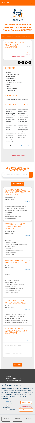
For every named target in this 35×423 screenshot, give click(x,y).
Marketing (12, 409)
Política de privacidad (17, 419)
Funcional (12, 402)
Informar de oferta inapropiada (21, 146)
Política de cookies (6, 419)
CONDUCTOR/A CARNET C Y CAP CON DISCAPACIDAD (17, 301)
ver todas (17, 364)
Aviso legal (29, 418)
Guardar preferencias (26, 410)
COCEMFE (5, 3)
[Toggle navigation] (31, 2)
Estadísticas (6, 407)
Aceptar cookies (26, 402)
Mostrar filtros (17, 184)
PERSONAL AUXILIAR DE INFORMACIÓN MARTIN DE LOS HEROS (16, 226)
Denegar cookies (26, 406)
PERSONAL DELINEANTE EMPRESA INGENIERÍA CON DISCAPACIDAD (16, 331)
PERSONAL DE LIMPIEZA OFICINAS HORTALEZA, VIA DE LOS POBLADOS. (17, 192)
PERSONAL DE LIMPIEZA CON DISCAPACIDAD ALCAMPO (17, 261)
